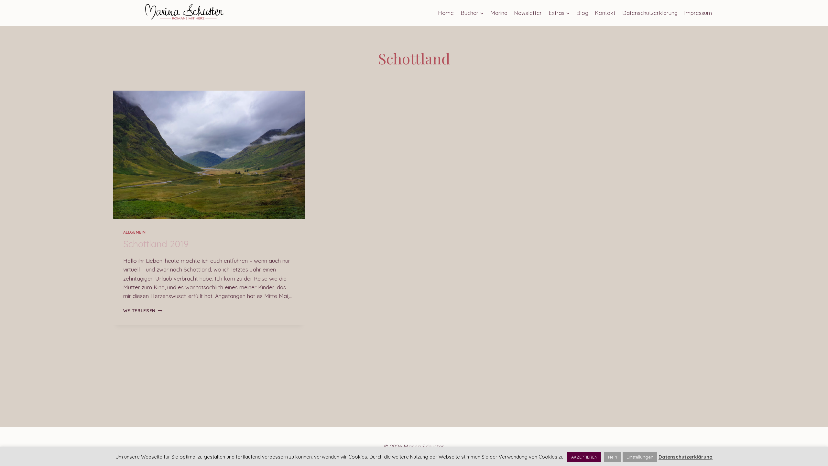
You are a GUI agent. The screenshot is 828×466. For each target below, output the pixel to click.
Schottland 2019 (156, 244)
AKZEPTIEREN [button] (584, 457)
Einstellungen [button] (639, 457)
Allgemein (134, 232)
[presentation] (209, 155)
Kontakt (605, 12)
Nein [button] (612, 457)
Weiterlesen (142, 310)
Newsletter (528, 12)
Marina (498, 12)
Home (446, 12)
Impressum (698, 12)
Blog (582, 12)
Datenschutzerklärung (650, 12)
